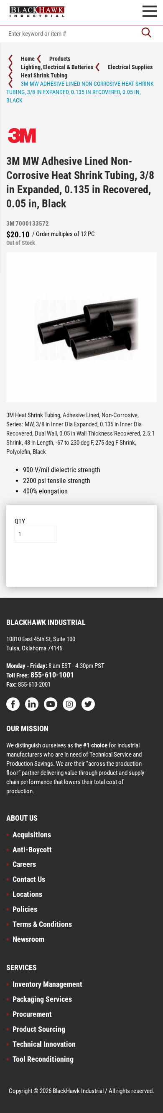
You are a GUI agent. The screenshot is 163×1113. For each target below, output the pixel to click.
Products (59, 58)
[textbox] (81, 33)
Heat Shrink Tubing (44, 75)
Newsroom (28, 939)
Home (28, 58)
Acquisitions (32, 834)
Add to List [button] (82, 568)
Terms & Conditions (42, 924)
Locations (27, 894)
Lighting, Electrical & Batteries (57, 67)
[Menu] (150, 12)
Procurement (32, 1014)
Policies (25, 909)
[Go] (146, 33)
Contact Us (29, 879)
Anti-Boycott (32, 849)
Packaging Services (42, 999)
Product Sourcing (39, 1029)
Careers (24, 864)
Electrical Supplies (130, 67)
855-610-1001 (51, 674)
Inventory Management (47, 984)
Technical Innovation (44, 1044)
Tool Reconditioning (43, 1059)
